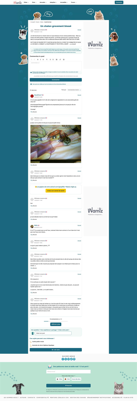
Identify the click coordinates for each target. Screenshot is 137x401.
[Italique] (40, 59)
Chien (60, 379)
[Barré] (43, 59)
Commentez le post (37, 56)
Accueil (33, 22)
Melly (35, 225)
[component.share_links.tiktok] (71, 359)
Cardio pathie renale (38, 341)
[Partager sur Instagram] (68, 359)
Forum (37, 22)
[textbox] (56, 66)
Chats (41, 22)
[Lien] (60, 59)
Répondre (35, 111)
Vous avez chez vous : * (68, 376)
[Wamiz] (18, 2)
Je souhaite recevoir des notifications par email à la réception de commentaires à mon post (56, 76)
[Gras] (38, 59)
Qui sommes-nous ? (11, 397)
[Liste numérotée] (53, 59)
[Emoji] (63, 59)
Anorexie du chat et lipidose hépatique (43, 345)
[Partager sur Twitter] (65, 359)
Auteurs (23, 397)
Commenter (56, 80)
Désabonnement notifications (99, 397)
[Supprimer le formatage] (47, 59)
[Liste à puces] (50, 59)
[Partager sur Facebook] (63, 359)
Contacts (31, 397)
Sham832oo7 (37, 95)
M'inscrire (68, 385)
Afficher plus (56, 324)
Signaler (79, 29)
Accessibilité (117, 397)
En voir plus (56, 350)
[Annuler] (31, 59)
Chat (68, 379)
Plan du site (128, 397)
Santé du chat (47, 22)
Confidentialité (42, 397)
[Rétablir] (34, 59)
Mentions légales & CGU (59, 397)
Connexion (119, 2)
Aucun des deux (76, 379)
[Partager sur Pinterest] (74, 359)
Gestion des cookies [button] (78, 397)
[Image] (56, 59)
